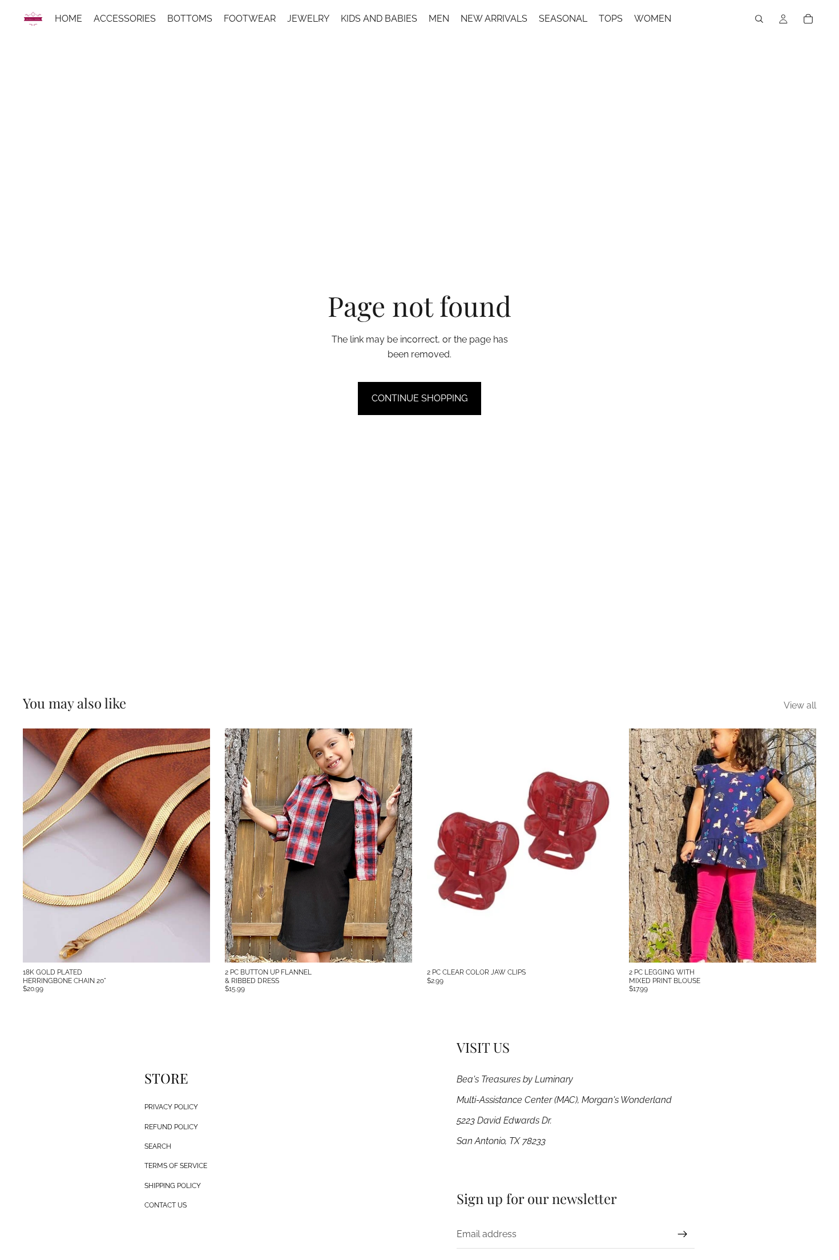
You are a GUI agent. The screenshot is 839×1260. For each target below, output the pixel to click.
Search (157, 1146)
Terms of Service (175, 1166)
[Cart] (808, 18)
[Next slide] (395, 845)
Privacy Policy (171, 1107)
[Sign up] (683, 1234)
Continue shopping (419, 398)
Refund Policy (171, 1126)
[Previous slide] (242, 845)
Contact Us (165, 1205)
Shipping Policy (172, 1185)
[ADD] (192, 945)
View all (800, 705)
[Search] (759, 18)
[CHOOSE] (394, 945)
